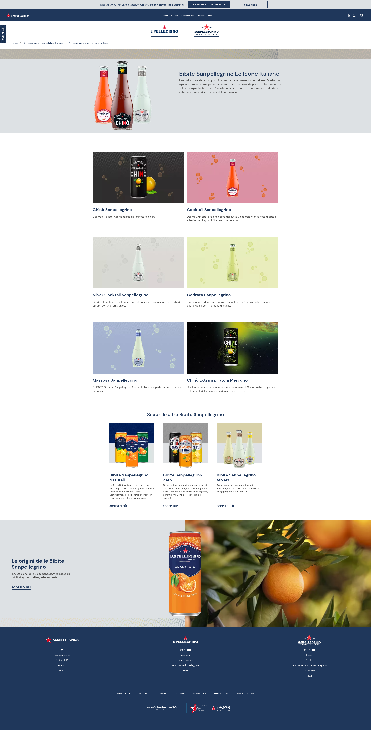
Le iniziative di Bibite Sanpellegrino (309, 665)
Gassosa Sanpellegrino (115, 380)
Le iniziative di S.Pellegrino (185, 665)
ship (347, 15)
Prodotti (201, 15)
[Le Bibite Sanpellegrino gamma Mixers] (239, 445)
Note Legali (161, 693)
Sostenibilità (187, 15)
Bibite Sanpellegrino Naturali (129, 477)
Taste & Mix (309, 670)
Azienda (180, 693)
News (210, 15)
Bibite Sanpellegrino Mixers (236, 477)
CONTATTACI (3, 34)
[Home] (18, 16)
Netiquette (123, 693)
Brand (309, 654)
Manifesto (185, 654)
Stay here (250, 4)
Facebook (185, 650)
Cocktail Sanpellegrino (209, 209)
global (361, 15)
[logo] (185, 640)
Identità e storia (170, 15)
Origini (309, 660)
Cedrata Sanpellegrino (209, 295)
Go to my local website (208, 4)
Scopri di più (118, 506)
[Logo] (61, 640)
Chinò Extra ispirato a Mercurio (217, 380)
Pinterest (62, 650)
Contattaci (199, 693)
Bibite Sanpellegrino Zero (182, 477)
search (354, 15)
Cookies (142, 693)
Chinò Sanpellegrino (112, 209)
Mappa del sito (245, 693)
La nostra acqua (185, 660)
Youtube (189, 650)
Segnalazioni (221, 693)
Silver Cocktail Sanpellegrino (120, 295)
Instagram (181, 650)
